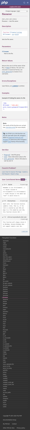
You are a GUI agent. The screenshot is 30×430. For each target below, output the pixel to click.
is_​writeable (6, 350)
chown (4, 247)
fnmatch (5, 307)
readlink (5, 378)
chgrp (4, 243)
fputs (4, 315)
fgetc (4, 271)
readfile (5, 376)
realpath (5, 380)
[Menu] (27, 2)
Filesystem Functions (9, 238)
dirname (5, 255)
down (6, 184)
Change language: (11, 11)
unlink (4, 406)
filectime (5, 289)
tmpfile (5, 400)
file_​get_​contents (7, 283)
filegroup (5, 291)
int (13, 34)
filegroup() (7, 155)
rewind (5, 388)
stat (4, 394)
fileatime (5, 287)
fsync (4, 326)
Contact (14, 424)
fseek (4, 321)
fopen (4, 309)
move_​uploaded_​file (8, 364)
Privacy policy (21, 428)
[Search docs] (24, 2)
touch (4, 402)
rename (5, 386)
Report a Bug (14, 174)
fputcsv (5, 313)
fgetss (4, 277)
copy (4, 251)
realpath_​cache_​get (8, 382)
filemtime (5, 295)
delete (4, 253)
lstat (4, 360)
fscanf (4, 319)
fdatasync (5, 265)
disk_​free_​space (7, 257)
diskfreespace (6, 261)
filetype (5, 303)
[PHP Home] (4, 2)
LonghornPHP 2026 (15, 7)
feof (4, 267)
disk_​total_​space (7, 259)
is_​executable (6, 338)
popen (4, 374)
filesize (5, 301)
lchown (5, 354)
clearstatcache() (10, 127)
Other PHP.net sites (8, 428)
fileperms (5, 299)
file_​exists (5, 281)
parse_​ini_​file (6, 366)
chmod (5, 245)
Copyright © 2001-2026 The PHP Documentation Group (12, 418)
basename (6, 241)
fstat (4, 323)
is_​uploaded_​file (7, 346)
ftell (4, 328)
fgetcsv (5, 273)
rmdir (4, 390)
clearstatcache (7, 249)
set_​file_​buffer (7, 392)
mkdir (4, 362)
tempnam (5, 398)
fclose (4, 263)
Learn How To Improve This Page (11, 172)
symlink (5, 396)
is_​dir (4, 336)
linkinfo (5, 358)
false (17, 34)
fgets (4, 275)
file (4, 279)
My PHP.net (6, 424)
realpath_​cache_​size (8, 384)
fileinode (5, 293)
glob (4, 334)
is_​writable (6, 348)
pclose (4, 372)
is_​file (4, 340)
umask (4, 404)
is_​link (4, 342)
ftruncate (5, 330)
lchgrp (4, 352)
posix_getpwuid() (7, 72)
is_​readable (6, 344)
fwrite (4, 332)
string (19, 32)
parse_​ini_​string (7, 368)
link (4, 356)
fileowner (5, 297)
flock (4, 305)
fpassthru (5, 311)
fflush (4, 269)
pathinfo (5, 370)
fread (4, 317)
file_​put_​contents (7, 285)
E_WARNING (15, 86)
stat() (9, 141)
